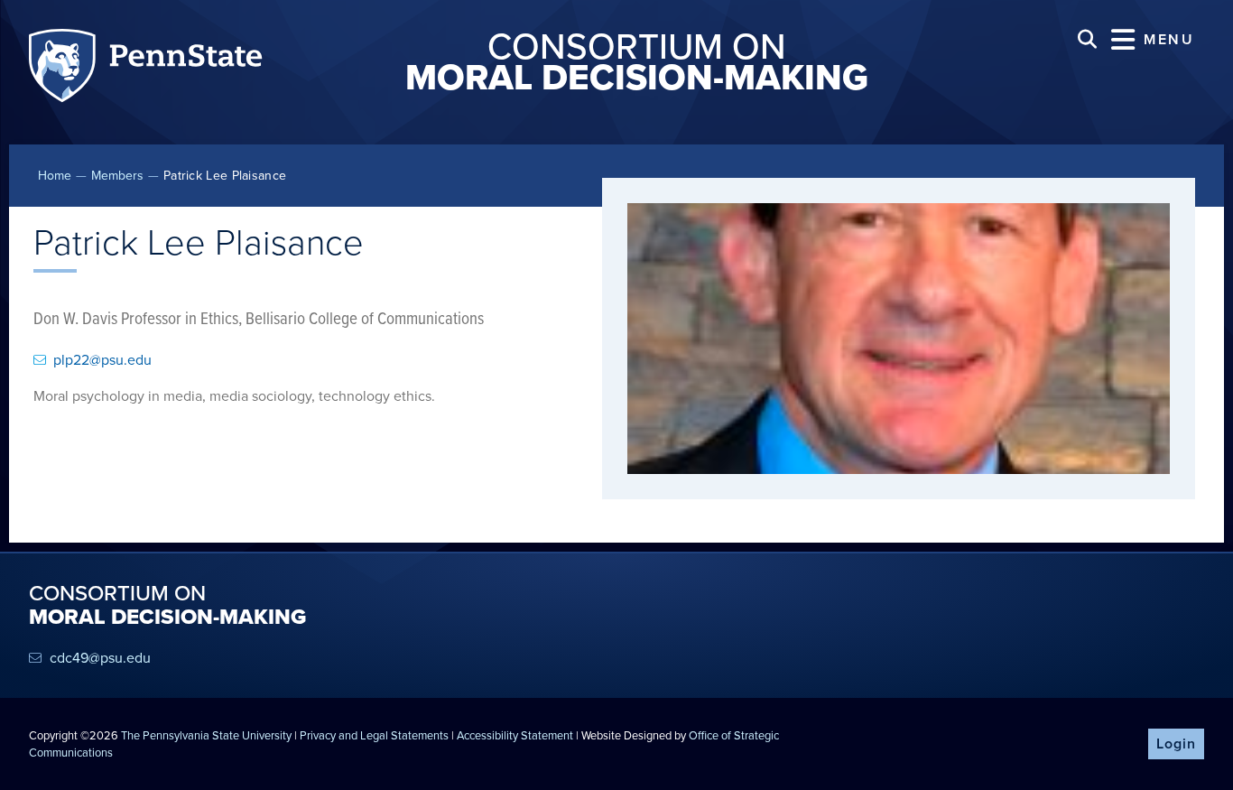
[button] (1153, 39)
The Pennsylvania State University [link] (206, 735)
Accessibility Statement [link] (515, 735)
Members (117, 175)
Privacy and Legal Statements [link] (374, 735)
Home (54, 175)
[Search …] (1087, 39)
